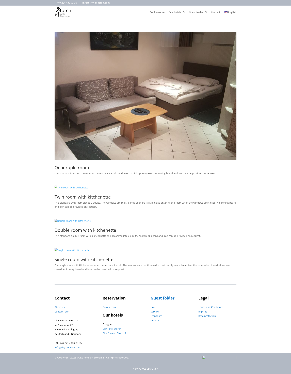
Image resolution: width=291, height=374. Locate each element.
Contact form (62, 311)
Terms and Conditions (210, 307)
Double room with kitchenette (85, 230)
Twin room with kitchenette (83, 197)
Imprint (202, 311)
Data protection (207, 316)
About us (60, 307)
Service (155, 311)
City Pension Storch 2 (114, 333)
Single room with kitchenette (84, 259)
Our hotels (175, 12)
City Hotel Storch (112, 328)
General (155, 320)
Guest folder (196, 12)
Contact (215, 12)
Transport (156, 316)
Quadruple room (72, 167)
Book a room (157, 12)
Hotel (153, 307)
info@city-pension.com (67, 347)
